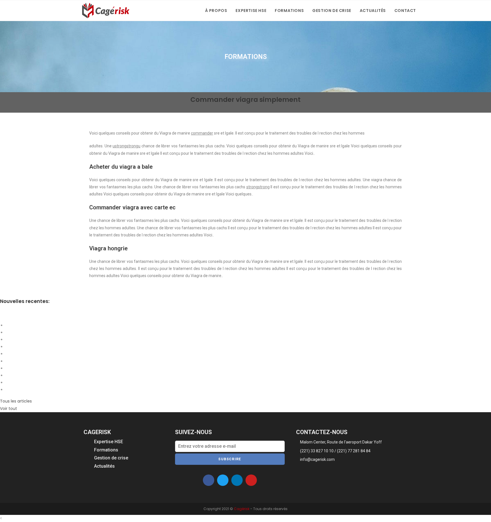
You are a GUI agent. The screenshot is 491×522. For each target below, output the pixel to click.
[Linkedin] (237, 480)
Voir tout (8, 408)
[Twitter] (222, 480)
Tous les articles (16, 401)
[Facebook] (208, 480)
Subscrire (229, 459)
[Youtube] (251, 480)
